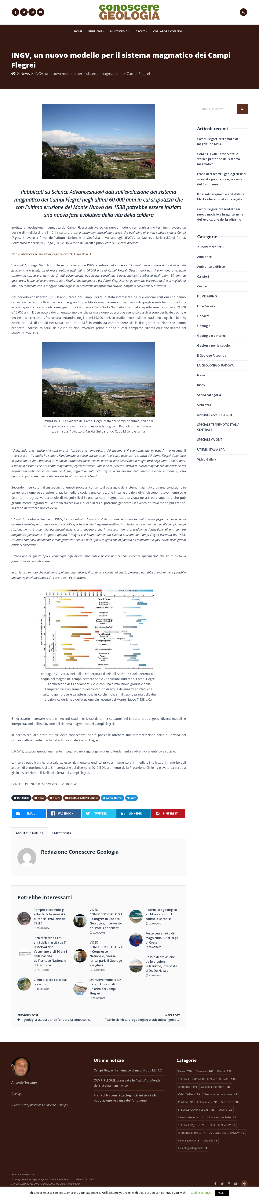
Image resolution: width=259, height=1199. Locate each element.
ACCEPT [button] (222, 1192)
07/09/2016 (98, 932)
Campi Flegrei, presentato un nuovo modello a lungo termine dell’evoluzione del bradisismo (220, 214)
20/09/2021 (98, 998)
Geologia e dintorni (211, 336)
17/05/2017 (154, 975)
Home (78, 31)
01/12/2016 (42, 970)
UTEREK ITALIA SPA (211, 449)
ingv (133, 798)
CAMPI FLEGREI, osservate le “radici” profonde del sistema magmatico (218, 159)
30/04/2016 (98, 970)
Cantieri (203, 276)
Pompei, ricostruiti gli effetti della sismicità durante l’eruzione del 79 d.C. (50, 916)
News (25, 73)
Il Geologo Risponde (211, 355)
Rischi (201, 385)
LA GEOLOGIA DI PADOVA (215, 365)
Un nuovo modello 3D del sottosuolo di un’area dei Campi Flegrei (105, 986)
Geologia (203, 326)
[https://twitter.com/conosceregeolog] (24, 12)
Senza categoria (209, 395)
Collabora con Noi (167, 31)
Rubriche (95, 31)
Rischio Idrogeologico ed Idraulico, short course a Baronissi (161, 914)
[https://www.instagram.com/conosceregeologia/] (32, 12)
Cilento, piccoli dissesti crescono (50, 982)
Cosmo (202, 286)
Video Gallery (207, 459)
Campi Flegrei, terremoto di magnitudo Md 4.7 (128, 1070)
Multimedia (118, 31)
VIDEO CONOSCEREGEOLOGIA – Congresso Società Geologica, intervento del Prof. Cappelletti (106, 919)
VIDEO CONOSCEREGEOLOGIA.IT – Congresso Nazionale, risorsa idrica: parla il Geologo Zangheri (107, 953)
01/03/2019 (154, 923)
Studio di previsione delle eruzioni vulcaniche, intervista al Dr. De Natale (161, 964)
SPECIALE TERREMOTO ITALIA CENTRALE (218, 427)
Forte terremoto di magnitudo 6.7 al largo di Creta (162, 938)
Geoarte (203, 316)
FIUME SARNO (207, 296)
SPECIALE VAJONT (209, 439)
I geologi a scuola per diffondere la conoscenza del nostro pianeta (70, 1020)
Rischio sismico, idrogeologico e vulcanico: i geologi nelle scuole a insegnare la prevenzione (171, 1020)
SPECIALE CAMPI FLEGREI (214, 415)
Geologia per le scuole (213, 345)
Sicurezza (204, 405)
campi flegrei (114, 798)
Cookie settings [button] (201, 1192)
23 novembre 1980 (210, 247)
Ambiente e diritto (211, 267)
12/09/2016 (42, 989)
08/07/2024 (42, 928)
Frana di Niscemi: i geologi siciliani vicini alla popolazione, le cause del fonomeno (221, 179)
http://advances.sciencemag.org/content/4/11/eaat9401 (51, 254)
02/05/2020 (154, 947)
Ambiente (204, 257)
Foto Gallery (206, 306)
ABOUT (140, 31)
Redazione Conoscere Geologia (80, 851)
